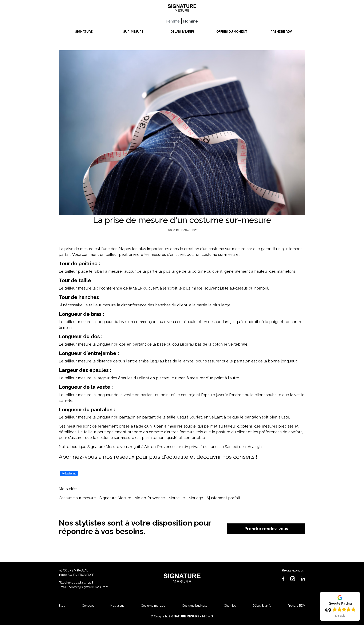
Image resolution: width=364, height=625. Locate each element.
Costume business (194, 605)
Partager (70, 473)
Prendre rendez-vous (266, 528)
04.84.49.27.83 (85, 582)
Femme (173, 21)
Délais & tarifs (262, 605)
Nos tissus (117, 605)
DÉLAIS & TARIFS (182, 31)
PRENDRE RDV (281, 31)
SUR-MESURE (133, 31)
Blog (62, 605)
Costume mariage (153, 605)
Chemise (230, 605)
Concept (88, 605)
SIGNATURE (84, 31)
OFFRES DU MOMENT (231, 31)
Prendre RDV (296, 605)
